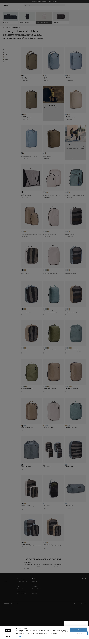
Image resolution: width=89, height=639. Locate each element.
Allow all (79, 629)
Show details (18, 636)
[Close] (86, 622)
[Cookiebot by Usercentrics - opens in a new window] (8, 637)
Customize (78, 633)
